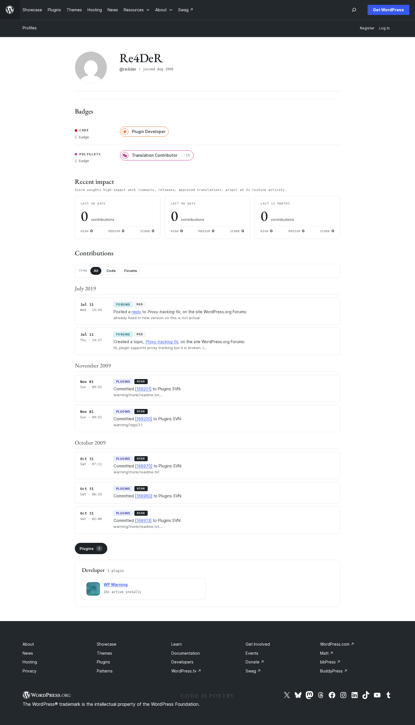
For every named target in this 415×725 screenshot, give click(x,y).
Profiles (30, 27)
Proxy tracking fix (161, 341)
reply (136, 311)
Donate (255, 661)
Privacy (29, 671)
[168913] (143, 520)
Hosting (30, 661)
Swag (253, 671)
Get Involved (258, 644)
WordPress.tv (186, 671)
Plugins (90, 548)
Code (111, 271)
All (96, 271)
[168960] (143, 495)
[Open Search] (354, 10)
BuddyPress (334, 671)
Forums (130, 271)
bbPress (330, 661)
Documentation (185, 653)
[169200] (143, 418)
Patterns (105, 671)
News (28, 653)
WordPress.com (337, 644)
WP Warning (116, 584)
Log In (384, 28)
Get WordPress (388, 9)
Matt (326, 653)
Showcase (106, 644)
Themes (104, 653)
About (28, 644)
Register (367, 28)
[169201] (143, 388)
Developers (182, 661)
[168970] (143, 465)
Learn (176, 644)
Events (252, 653)
